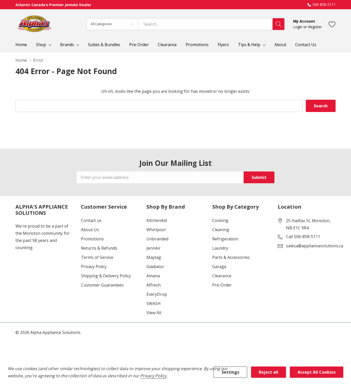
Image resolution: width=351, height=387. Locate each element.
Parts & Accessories (231, 257)
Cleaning (220, 229)
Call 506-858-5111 (303, 236)
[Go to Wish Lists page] (332, 24)
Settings (230, 372)
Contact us (91, 220)
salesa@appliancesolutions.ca (314, 246)
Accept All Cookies (317, 372)
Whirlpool (155, 229)
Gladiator (155, 266)
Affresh (153, 285)
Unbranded (157, 239)
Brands (67, 45)
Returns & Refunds (99, 248)
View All (153, 312)
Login (298, 26)
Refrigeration (225, 239)
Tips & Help (249, 45)
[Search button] (278, 24)
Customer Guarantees (102, 285)
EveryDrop (156, 294)
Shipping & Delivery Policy (106, 276)
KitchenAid (156, 220)
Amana (153, 276)
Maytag (153, 257)
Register (315, 26)
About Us (90, 229)
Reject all (268, 372)
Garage (219, 266)
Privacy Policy (94, 266)
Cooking (220, 220)
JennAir (153, 248)
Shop (41, 45)
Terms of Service (97, 257)
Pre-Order (222, 285)
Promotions (92, 239)
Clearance (221, 276)
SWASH (153, 303)
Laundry (220, 248)
